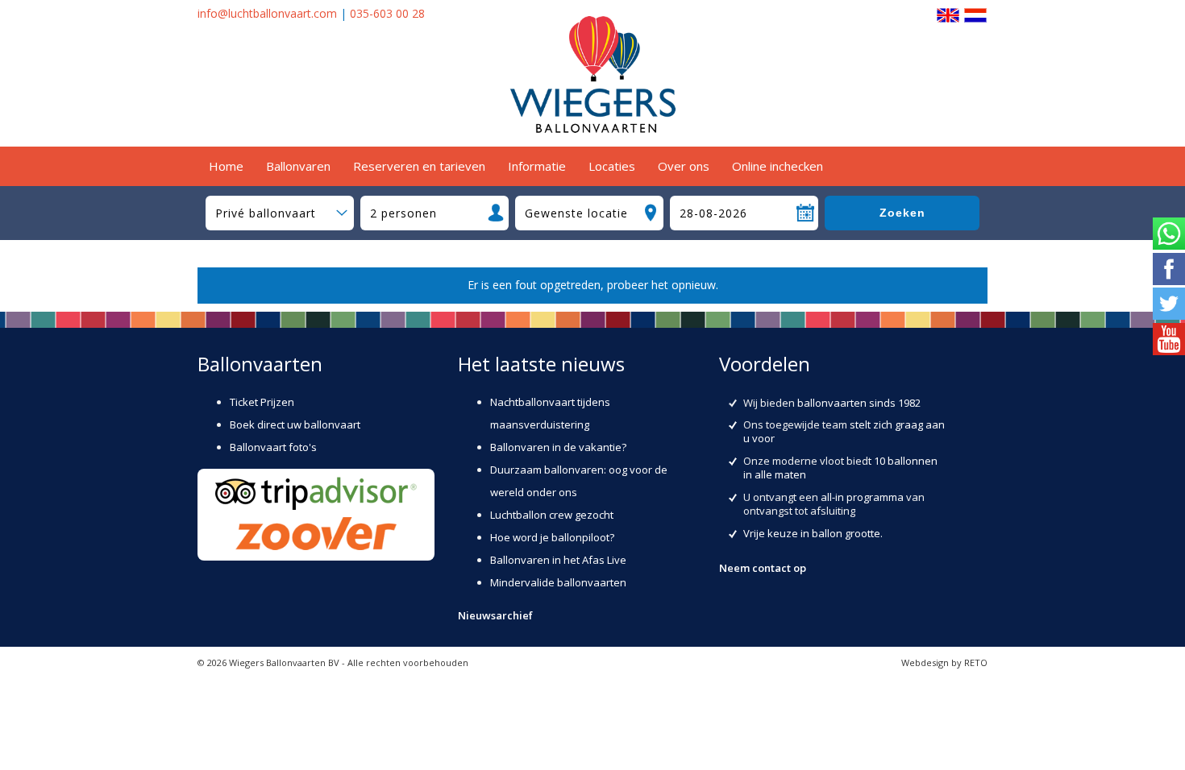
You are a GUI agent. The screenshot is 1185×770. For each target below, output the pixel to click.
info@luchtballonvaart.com (267, 13)
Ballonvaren (298, 166)
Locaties (611, 166)
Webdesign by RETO (944, 662)
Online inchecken (777, 166)
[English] (948, 13)
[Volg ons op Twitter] (1169, 305)
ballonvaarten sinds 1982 (859, 402)
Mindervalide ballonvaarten (558, 582)
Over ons (683, 166)
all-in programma (862, 497)
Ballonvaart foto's (273, 447)
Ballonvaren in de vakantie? (558, 447)
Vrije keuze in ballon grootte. (813, 533)
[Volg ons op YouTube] (1169, 340)
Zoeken (902, 212)
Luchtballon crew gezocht (551, 514)
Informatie (537, 166)
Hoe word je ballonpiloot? (552, 537)
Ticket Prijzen (262, 402)
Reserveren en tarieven (419, 166)
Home (226, 166)
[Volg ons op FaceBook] (1169, 270)
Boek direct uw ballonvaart (295, 424)
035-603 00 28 (387, 13)
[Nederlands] (975, 13)
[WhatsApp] (1169, 235)
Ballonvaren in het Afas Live (558, 560)
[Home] (592, 128)
